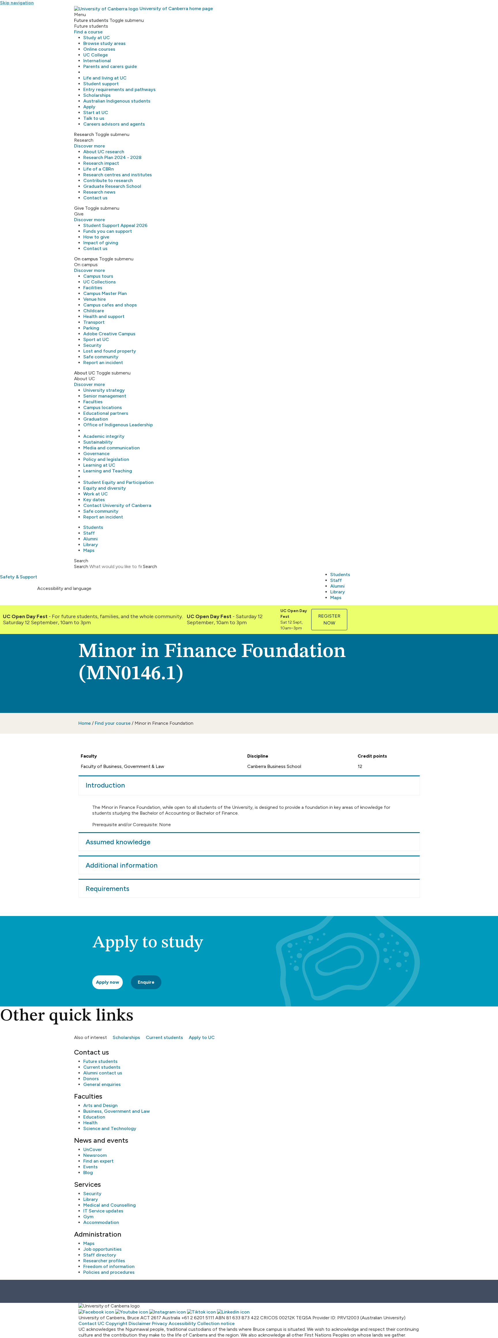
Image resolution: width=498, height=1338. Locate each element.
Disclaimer (140, 1323)
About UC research (103, 151)
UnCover (92, 1149)
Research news (99, 192)
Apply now (107, 982)
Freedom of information (109, 1266)
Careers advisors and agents (114, 124)
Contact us (95, 197)
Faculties (93, 401)
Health (90, 1122)
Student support (101, 83)
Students (93, 527)
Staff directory (99, 1255)
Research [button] (84, 134)
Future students (100, 1061)
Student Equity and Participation (118, 482)
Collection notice (216, 1323)
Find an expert (98, 1161)
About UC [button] (84, 373)
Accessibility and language (64, 588)
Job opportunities (102, 1249)
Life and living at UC (105, 78)
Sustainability (98, 442)
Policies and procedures (109, 1272)
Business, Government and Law (116, 1111)
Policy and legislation (106, 459)
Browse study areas (104, 43)
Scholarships (97, 95)
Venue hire (94, 299)
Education (94, 1117)
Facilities (92, 287)
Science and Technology (109, 1128)
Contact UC (91, 1323)
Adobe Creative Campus (109, 333)
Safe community (100, 356)
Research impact (101, 163)
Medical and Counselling (109, 1205)
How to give (96, 237)
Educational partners (105, 413)
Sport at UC (96, 339)
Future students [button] (91, 20)
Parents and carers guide (110, 66)
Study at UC (96, 37)
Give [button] (79, 208)
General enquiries (102, 1084)
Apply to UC (202, 1037)
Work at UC (95, 494)
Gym (88, 1216)
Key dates (94, 499)
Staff (89, 533)
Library (90, 544)
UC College (95, 55)
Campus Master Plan (105, 293)
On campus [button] (86, 259)
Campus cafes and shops (110, 305)
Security (92, 345)
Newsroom (95, 1155)
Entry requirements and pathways (119, 89)
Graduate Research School (112, 186)
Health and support (103, 316)
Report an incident (103, 362)
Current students (164, 1037)
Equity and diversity (104, 488)
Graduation (95, 419)
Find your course (113, 723)
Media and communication (111, 448)
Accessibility (182, 1323)
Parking (91, 328)
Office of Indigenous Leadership (118, 424)
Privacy (159, 1323)
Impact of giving (100, 242)
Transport (94, 322)
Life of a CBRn (98, 169)
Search (81, 566)
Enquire (146, 982)
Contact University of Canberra (117, 505)
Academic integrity (103, 436)
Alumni (90, 539)
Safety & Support (18, 577)
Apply (89, 106)
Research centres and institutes (117, 174)
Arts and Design (100, 1105)
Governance (96, 453)
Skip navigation (17, 2)
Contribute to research (108, 180)
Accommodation (101, 1222)
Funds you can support (107, 231)
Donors (91, 1078)
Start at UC (95, 112)
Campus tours (98, 276)
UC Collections (99, 282)
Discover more (89, 146)
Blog (88, 1172)
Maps (89, 550)
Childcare (93, 310)
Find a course (88, 32)
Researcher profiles (104, 1260)
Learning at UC (99, 465)
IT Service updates (103, 1211)
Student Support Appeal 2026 (115, 225)
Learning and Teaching (107, 471)
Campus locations (102, 407)
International (97, 60)
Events (90, 1166)
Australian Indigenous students (116, 101)
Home (84, 723)
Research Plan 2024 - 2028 (112, 157)
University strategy (104, 390)
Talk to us (93, 118)
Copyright (116, 1323)
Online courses (99, 49)
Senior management (104, 396)
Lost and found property (109, 351)
